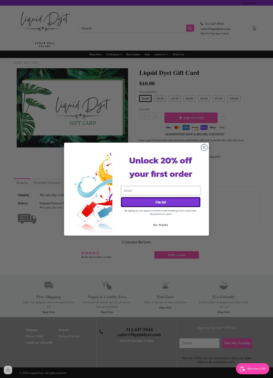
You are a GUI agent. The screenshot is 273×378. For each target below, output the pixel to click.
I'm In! (161, 202)
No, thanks (160, 225)
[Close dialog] (204, 147)
